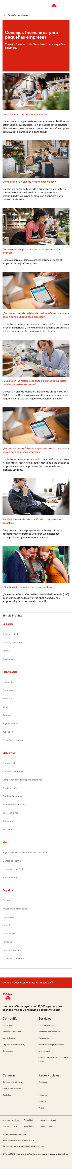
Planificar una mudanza (14, 805)
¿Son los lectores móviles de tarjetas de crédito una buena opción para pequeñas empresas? (36, 450)
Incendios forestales (12, 950)
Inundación (8, 917)
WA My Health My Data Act (14, 1135)
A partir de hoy (10, 877)
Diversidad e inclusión (12, 1089)
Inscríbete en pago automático (51, 1045)
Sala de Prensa (9, 1038)
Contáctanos (8, 1025)
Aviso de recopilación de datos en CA (18, 1140)
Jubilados (7, 1095)
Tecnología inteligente (13, 869)
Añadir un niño (10, 788)
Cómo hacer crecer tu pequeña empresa (26, 114)
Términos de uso (10, 1126)
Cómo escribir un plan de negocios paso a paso (29, 181)
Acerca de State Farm (12, 1032)
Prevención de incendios (15, 909)
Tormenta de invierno (13, 958)
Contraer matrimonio (13, 771)
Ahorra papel (44, 1051)
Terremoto (8, 900)
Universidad (8, 682)
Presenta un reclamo (47, 1025)
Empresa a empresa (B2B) (14, 1045)
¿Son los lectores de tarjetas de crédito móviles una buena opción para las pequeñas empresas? (36, 315)
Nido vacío (8, 829)
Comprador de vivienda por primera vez (22, 780)
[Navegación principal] (6, 5)
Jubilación (8, 732)
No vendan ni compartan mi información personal (23, 1146)
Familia (6, 651)
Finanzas (7, 699)
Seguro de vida (10, 723)
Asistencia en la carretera (49, 1032)
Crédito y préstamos (13, 642)
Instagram (43, 1095)
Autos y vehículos (11, 634)
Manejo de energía (12, 861)
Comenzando (9, 763)
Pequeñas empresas (13, 740)
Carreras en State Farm (13, 1082)
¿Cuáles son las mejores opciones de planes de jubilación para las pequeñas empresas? (35, 383)
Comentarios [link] (8, 1051)
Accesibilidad (29, 1126)
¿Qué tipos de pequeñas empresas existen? (27, 587)
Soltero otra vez (10, 813)
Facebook (43, 1082)
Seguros (7, 715)
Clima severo (9, 934)
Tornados (7, 942)
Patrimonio (8, 690)
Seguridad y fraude (49, 1120)
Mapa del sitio (46, 1126)
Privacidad (28, 1120)
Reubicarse (8, 821)
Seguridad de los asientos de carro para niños (25, 852)
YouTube (42, 1108)
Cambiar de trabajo (12, 796)
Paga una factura (46, 1038)
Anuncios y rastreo (11, 1120)
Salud (5, 707)
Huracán (7, 925)
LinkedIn (42, 1102)
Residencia (8, 659)
